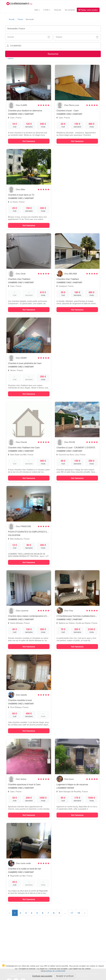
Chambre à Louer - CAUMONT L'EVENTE (75, 447)
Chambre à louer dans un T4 (21, 194)
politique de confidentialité (55, 971)
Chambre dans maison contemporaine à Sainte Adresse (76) (35, 615)
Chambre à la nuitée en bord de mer (24, 868)
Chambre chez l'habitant (19, 278)
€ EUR (46, 10)
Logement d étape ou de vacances (72, 784)
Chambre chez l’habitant (67, 278)
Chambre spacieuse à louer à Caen (24, 784)
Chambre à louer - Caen (67, 110)
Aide (36, 10)
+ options (9, 58)
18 (78, 912)
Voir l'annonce (28, 141)
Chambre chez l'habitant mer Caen (24, 447)
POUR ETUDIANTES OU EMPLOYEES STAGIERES (32, 531)
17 (71, 912)
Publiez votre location (89, 10)
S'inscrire (57, 10)
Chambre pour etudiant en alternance (25, 110)
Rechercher (53, 53)
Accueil (11, 19)
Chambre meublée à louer (20, 700)
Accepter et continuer (65, 976)
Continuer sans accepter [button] (42, 976)
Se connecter (70, 10)
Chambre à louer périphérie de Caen (25, 363)
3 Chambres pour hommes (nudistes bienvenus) (78, 615)
